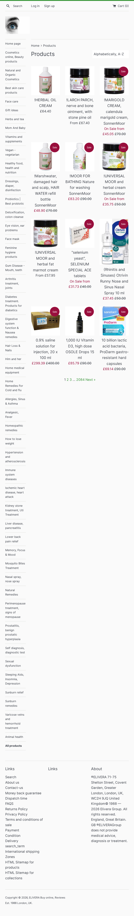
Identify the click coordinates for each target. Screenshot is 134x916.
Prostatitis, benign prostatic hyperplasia (12, 632)
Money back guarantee (23, 793)
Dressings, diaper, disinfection (13, 185)
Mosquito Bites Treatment (15, 566)
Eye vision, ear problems (14, 228)
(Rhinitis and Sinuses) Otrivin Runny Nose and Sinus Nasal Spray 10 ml (114, 281)
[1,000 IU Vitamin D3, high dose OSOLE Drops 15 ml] (79, 321)
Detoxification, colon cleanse (15, 215)
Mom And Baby (15, 128)
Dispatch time (16, 798)
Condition (12, 836)
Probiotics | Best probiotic (14, 201)
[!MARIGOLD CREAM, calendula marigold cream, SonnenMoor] (114, 80)
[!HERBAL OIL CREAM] (45, 80)
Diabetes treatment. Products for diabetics (13, 303)
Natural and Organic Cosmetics (13, 75)
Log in (35, 6)
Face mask (12, 239)
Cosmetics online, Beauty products (14, 57)
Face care (11, 101)
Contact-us (14, 788)
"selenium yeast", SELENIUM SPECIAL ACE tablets (79, 264)
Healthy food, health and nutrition (14, 168)
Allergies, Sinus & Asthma (15, 401)
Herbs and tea (14, 119)
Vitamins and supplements (13, 139)
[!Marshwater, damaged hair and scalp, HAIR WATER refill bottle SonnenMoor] (45, 156)
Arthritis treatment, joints (12, 283)
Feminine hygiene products (11, 252)
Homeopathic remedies (14, 428)
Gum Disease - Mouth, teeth (15, 268)
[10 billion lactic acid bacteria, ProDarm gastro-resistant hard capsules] (114, 321)
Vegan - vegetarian (12, 152)
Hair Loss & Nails (12, 348)
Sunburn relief (14, 692)
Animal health (14, 737)
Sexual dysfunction (13, 664)
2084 (80, 380)
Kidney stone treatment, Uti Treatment (14, 510)
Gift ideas (11, 110)
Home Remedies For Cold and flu (14, 385)
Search (10, 777)
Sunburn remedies (11, 703)
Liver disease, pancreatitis (14, 526)
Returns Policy (16, 809)
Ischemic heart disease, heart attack (15, 492)
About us (12, 782)
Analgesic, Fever (12, 415)
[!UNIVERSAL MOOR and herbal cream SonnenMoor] (114, 156)
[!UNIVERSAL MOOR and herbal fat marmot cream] (45, 233)
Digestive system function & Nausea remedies (12, 327)
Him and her (13, 359)
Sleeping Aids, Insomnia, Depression (14, 679)
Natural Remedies (11, 592)
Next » (90, 380)
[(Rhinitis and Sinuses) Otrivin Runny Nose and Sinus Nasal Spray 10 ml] (114, 242)
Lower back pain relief (13, 539)
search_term (15, 846)
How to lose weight (13, 441)
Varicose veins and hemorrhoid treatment (14, 721)
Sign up (49, 6)
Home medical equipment (14, 370)
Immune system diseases (11, 474)
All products (13, 745)
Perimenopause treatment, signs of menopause (15, 610)
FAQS (9, 804)
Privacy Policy (16, 814)
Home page (13, 43)
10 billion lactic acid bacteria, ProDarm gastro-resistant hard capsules (114, 352)
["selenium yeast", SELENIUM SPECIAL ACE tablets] (79, 233)
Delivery (11, 841)
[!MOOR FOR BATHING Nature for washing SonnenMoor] (79, 156)
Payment (12, 830)
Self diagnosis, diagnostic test (15, 650)
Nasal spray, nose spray (13, 579)
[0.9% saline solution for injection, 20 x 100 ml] (45, 321)
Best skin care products (14, 90)
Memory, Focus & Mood (15, 552)
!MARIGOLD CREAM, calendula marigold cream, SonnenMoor (114, 112)
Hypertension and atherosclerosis (15, 457)
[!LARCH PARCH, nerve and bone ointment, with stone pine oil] (79, 80)
